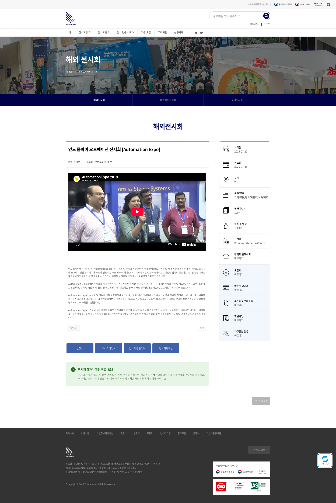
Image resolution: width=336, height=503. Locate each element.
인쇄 (202, 327)
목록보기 (263, 401)
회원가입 (254, 24)
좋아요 (74, 327)
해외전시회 (99, 100)
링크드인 (182, 433)
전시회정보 (79, 71)
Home (69, 71)
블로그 (137, 433)
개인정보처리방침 (104, 433)
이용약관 (85, 433)
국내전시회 (237, 100)
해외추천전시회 (168, 100)
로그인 (267, 24)
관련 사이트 (259, 450)
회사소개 (70, 433)
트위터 (150, 433)
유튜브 (196, 433)
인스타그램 (165, 433)
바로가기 (238, 258)
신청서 (151, 374)
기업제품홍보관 (213, 433)
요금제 (123, 433)
